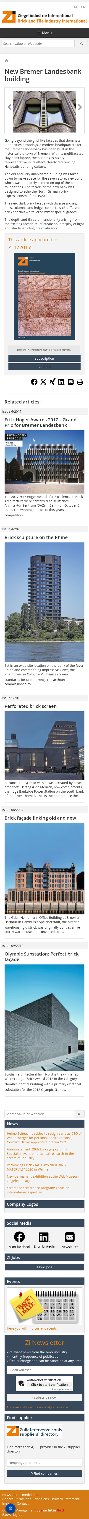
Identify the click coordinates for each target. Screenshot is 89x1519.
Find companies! (46, 1473)
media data (30, 1494)
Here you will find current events (32, 1328)
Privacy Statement (65, 1499)
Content (45, 366)
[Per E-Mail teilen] (70, 382)
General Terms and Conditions (25, 1499)
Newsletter (10, 1494)
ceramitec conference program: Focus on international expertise (38, 1190)
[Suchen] (81, 43)
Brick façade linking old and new (40, 818)
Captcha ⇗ (62, 1389)
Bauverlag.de (12, 1514)
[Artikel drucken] (79, 382)
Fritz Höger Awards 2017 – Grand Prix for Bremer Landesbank (40, 422)
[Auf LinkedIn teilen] (61, 383)
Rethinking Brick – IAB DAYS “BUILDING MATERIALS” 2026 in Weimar (36, 1167)
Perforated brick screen (31, 706)
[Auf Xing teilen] (52, 383)
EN (83, 7)
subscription (44, 358)
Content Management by (21, 1510)
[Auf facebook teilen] (34, 383)
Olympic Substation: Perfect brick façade (42, 956)
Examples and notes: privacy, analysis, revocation (38, 1407)
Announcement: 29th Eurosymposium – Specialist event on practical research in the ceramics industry (40, 1153)
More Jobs (44, 1267)
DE (76, 7)
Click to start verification (49, 1384)
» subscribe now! (45, 1397)
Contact (23, 1503)
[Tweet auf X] (43, 383)
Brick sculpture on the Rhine (36, 537)
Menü (47, 32)
